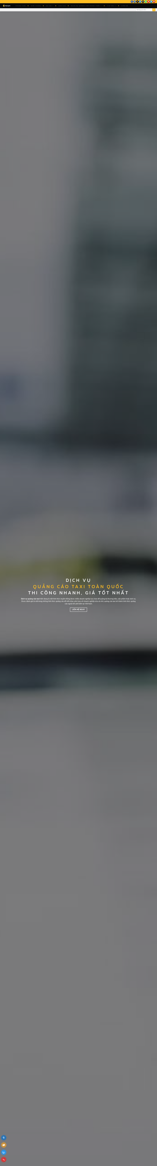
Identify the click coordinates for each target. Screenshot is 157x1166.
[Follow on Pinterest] (148, 1)
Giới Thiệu (36, 6)
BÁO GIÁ (62, 6)
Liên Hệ (124, 6)
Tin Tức (110, 6)
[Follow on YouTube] (154, 1)
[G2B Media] (7, 5)
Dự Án (49, 6)
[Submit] (153, 9)
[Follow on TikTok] (137, 1)
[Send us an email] (143, 1)
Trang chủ (20, 6)
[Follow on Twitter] (140, 1)
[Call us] (146, 1)
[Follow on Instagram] (134, 1)
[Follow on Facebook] (132, 1)
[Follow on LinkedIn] (151, 1)
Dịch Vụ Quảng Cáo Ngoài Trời (85, 6)
